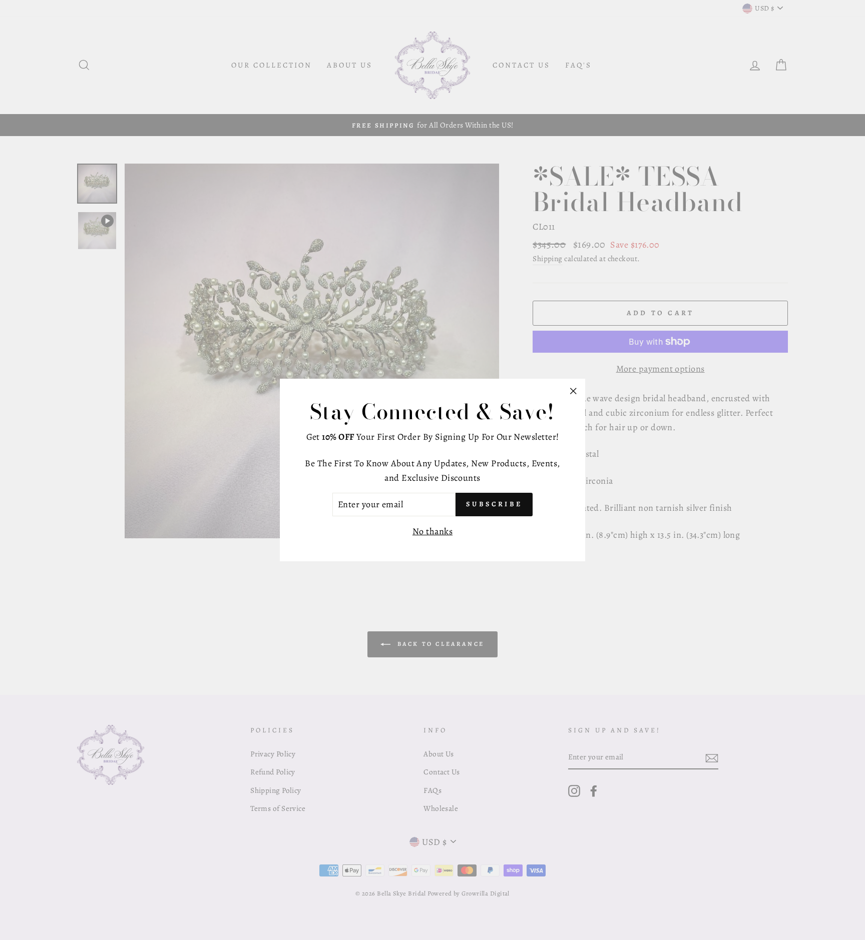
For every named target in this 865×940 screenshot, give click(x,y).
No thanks (432, 531)
